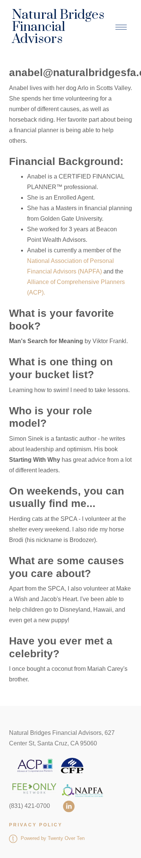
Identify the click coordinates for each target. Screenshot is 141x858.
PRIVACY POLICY (35, 824)
